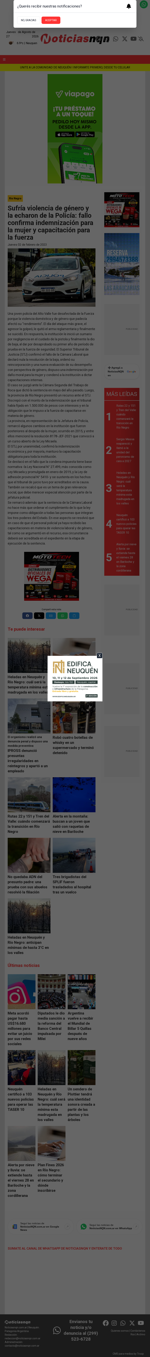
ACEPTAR (51, 20)
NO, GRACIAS (28, 20)
